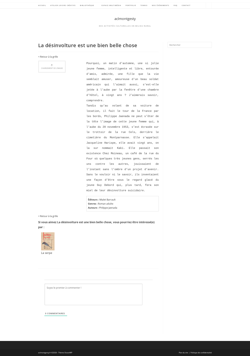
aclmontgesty (125, 18)
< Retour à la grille (48, 56)
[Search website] (209, 5)
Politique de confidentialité (201, 352)
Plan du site (183, 352)
